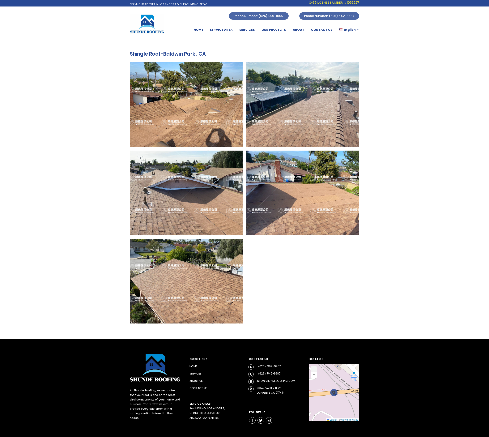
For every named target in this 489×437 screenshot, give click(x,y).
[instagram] (269, 420)
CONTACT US (198, 388)
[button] (334, 392)
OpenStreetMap (349, 419)
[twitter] (260, 420)
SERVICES (195, 373)
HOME (193, 366)
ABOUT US (196, 381)
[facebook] (252, 420)
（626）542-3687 (269, 373)
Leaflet (333, 419)
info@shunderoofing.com (276, 381)
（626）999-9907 (269, 366)
